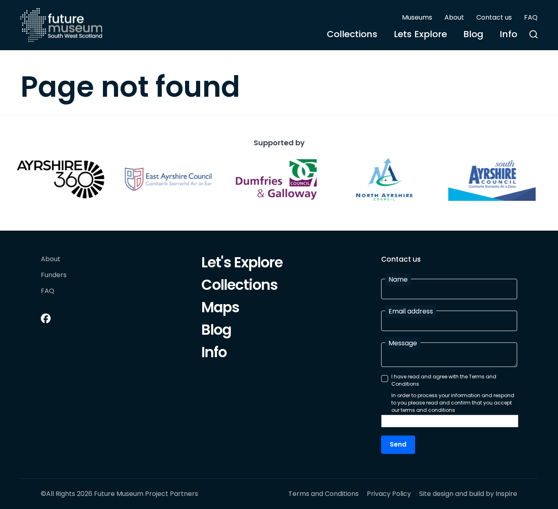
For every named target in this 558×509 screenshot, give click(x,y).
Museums (417, 17)
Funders (54, 275)
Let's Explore (242, 263)
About (454, 17)
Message (402, 343)
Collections (352, 34)
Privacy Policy (389, 494)
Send (398, 444)
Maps (220, 308)
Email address (410, 311)
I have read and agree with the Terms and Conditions (443, 380)
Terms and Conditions (323, 494)
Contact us (494, 17)
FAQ (531, 17)
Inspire (506, 493)
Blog (473, 34)
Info (508, 34)
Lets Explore (420, 34)
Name (398, 279)
